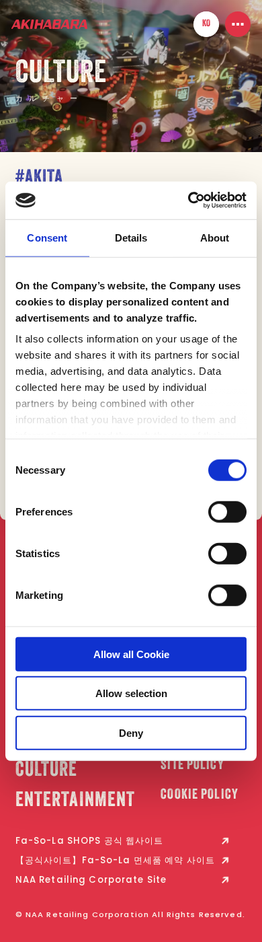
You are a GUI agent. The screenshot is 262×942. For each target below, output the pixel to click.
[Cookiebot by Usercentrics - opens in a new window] (188, 200)
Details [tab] (131, 237)
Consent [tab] (47, 237)
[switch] (227, 511)
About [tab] (215, 237)
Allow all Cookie (131, 653)
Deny (131, 732)
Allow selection (131, 693)
